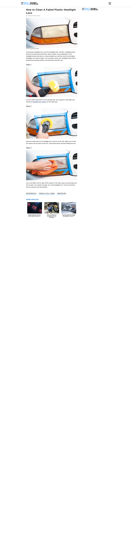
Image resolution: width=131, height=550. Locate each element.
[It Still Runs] (29, 3)
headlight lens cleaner (39, 102)
